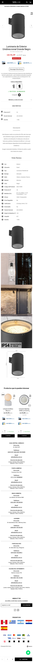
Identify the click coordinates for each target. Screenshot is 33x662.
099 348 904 (19, 502)
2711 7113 (13, 477)
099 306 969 (19, 527)
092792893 (22, 452)
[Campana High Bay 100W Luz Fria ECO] (24, 400)
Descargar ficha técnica (16, 69)
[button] (27, 2)
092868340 (19, 477)
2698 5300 (13, 527)
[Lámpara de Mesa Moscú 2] (8, 400)
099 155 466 (19, 577)
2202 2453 (13, 502)
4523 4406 (13, 577)
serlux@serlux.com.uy (16, 457)
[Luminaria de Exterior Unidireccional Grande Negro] (19, 86)
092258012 (19, 552)
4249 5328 (13, 552)
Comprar (24, 659)
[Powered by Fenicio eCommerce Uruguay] (29, 646)
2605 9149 (10, 452)
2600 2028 (16, 452)
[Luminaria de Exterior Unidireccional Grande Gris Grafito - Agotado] (13, 86)
